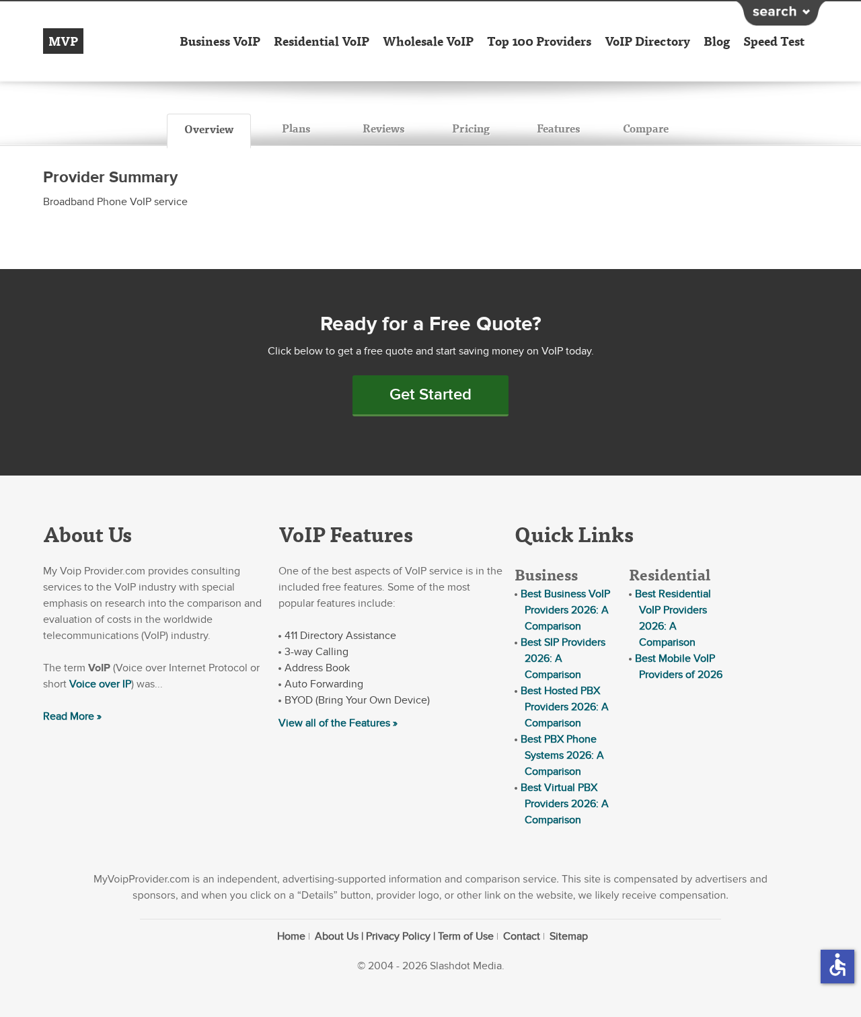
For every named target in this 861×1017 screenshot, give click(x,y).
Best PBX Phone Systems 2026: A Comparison (562, 755)
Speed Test (773, 41)
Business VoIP (220, 41)
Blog (717, 41)
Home (291, 936)
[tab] (209, 131)
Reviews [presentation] (383, 128)
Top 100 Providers (539, 41)
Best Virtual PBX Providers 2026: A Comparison (565, 804)
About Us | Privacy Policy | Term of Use (404, 936)
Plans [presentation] (296, 128)
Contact (521, 936)
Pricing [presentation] (471, 128)
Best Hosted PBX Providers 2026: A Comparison (565, 707)
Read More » (72, 716)
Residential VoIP (321, 41)
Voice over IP (100, 684)
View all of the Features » (338, 723)
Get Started (430, 394)
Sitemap (569, 936)
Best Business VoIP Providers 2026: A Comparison (565, 610)
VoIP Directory (647, 41)
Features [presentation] (558, 128)
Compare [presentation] (646, 128)
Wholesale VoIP (428, 41)
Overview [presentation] (208, 128)
